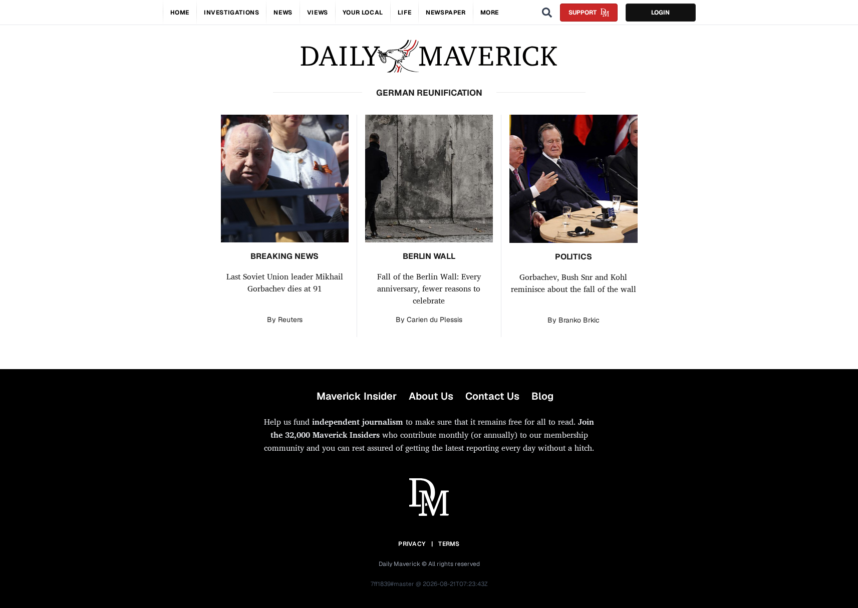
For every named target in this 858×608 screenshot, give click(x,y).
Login (660, 13)
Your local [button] (363, 13)
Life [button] (404, 13)
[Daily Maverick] (429, 56)
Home (179, 13)
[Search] (547, 13)
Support (582, 13)
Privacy (411, 544)
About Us (431, 396)
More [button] (489, 13)
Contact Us (492, 396)
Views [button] (317, 13)
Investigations (231, 13)
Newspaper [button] (445, 13)
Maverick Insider (357, 396)
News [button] (282, 13)
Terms (449, 544)
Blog (542, 396)
